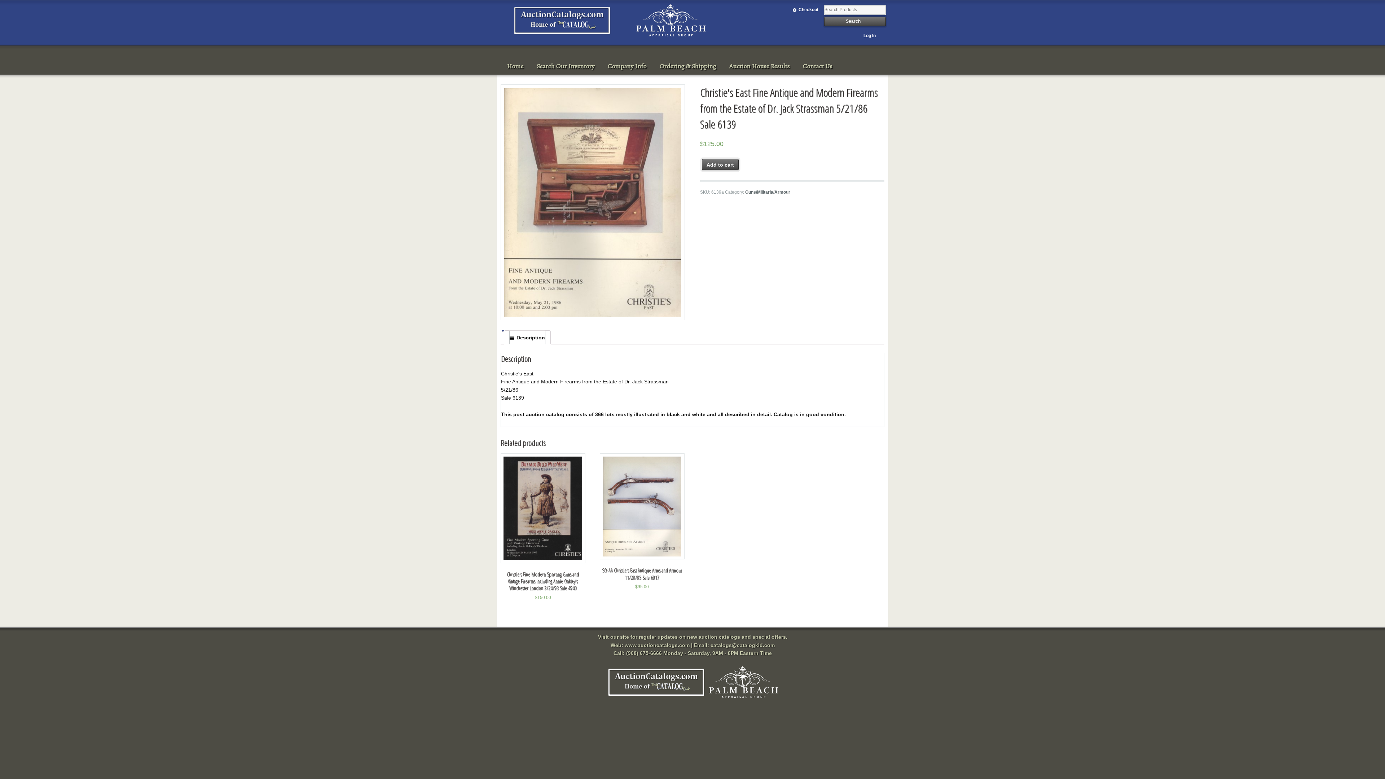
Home (515, 66)
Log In (869, 35)
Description (530, 337)
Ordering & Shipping (688, 66)
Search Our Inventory (566, 66)
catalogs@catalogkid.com (743, 645)
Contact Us (817, 66)
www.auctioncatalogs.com (657, 645)
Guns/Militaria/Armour (767, 192)
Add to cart (720, 165)
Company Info (627, 66)
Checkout (808, 9)
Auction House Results (759, 66)
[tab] (527, 337)
